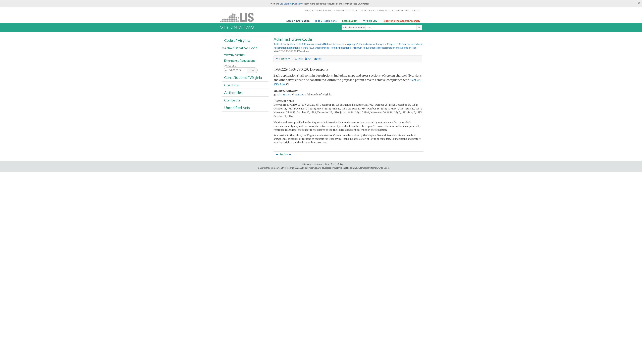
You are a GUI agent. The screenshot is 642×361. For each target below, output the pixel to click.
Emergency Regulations (239, 60)
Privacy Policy (368, 10)
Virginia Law (370, 20)
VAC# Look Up (230, 66)
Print (299, 58)
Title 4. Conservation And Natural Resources (320, 44)
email (320, 58)
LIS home (383, 10)
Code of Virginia (237, 40)
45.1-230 (299, 94)
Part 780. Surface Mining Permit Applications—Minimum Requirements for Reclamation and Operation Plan (359, 47)
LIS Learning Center (290, 3)
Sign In (387, 168)
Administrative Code (240, 48)
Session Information (298, 20)
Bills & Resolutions (326, 20)
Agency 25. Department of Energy (365, 44)
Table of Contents (283, 44)
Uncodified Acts (237, 107)
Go (252, 70)
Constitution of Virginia (243, 77)
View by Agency (234, 54)
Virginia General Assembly (319, 10)
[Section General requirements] (277, 58)
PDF (309, 58)
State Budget (349, 20)
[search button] (419, 27)
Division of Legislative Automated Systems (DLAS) (360, 168)
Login (417, 10)
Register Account (401, 10)
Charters (231, 85)
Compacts (232, 100)
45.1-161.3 (283, 94)
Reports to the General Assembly (401, 20)
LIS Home (306, 164)
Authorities (233, 92)
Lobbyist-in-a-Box (321, 164)
